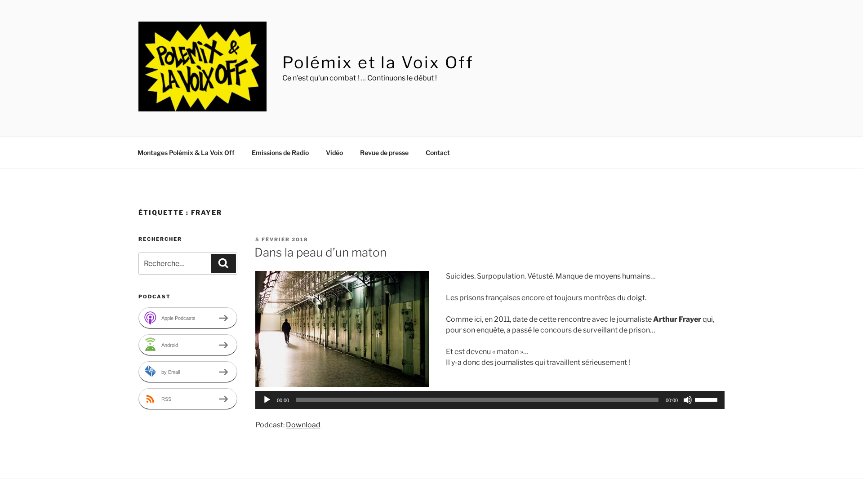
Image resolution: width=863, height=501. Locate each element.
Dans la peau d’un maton (320, 252)
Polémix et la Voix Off (378, 62)
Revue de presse (384, 152)
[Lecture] (266, 399)
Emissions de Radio (280, 152)
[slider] (707, 399)
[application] (490, 400)
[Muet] (687, 399)
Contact (438, 152)
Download (303, 425)
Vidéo (334, 152)
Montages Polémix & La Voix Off (186, 152)
